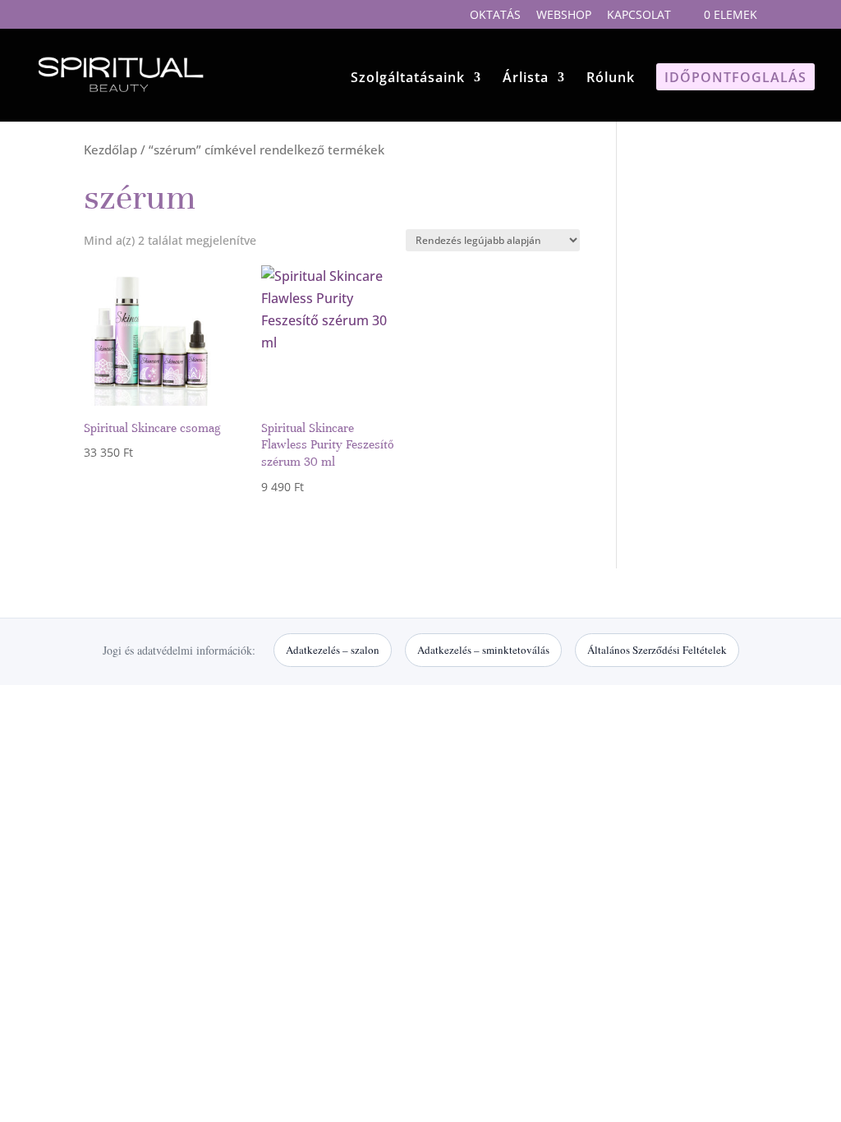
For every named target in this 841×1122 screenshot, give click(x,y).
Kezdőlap (110, 149)
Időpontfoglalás (735, 78)
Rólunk (610, 78)
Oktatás (495, 15)
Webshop (563, 15)
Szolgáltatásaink (408, 78)
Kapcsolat (639, 15)
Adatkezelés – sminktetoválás (483, 649)
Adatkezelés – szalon (332, 649)
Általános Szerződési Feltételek (657, 649)
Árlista (526, 78)
